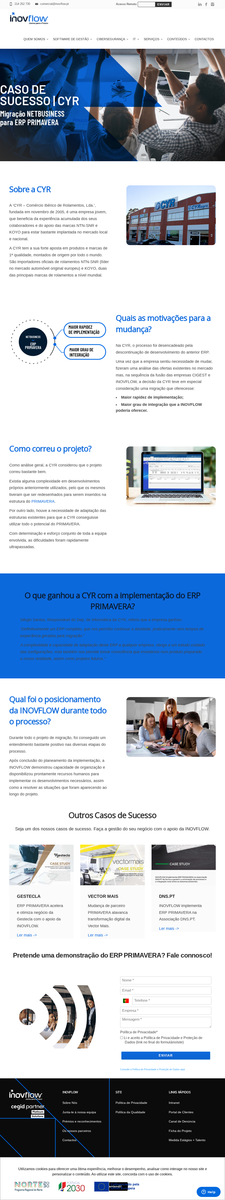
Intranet (174, 1102)
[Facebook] (206, 4)
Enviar (166, 1055)
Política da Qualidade (130, 1112)
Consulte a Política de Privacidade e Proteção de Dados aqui (152, 1069)
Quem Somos (34, 39)
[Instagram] (212, 4)
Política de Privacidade (131, 1102)
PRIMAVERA (42, 501)
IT (134, 39)
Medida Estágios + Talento (187, 1140)
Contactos (204, 39)
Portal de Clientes (181, 1112)
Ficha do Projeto (180, 1131)
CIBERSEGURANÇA (111, 39)
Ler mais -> (27, 935)
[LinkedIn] (200, 4)
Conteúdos (177, 39)
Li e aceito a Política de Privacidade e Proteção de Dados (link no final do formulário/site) (162, 1040)
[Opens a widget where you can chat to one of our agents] (208, 1192)
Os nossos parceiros (76, 1131)
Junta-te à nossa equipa (79, 1112)
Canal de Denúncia (182, 1121)
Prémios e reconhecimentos (81, 1121)
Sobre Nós (69, 1102)
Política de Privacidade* (139, 1032)
